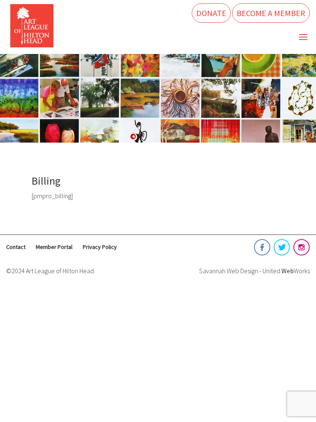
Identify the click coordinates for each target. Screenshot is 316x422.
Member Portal (54, 247)
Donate (211, 13)
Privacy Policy (100, 247)
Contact (16, 247)
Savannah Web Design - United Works (254, 271)
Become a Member (271, 13)
